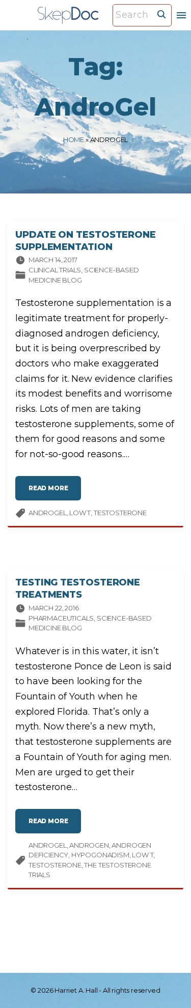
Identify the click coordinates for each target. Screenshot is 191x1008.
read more (55, 492)
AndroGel (48, 513)
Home (73, 139)
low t (80, 513)
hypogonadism (100, 855)
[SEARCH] (161, 13)
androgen (89, 845)
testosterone (120, 513)
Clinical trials (55, 270)
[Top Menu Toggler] (181, 15)
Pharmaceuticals (61, 618)
